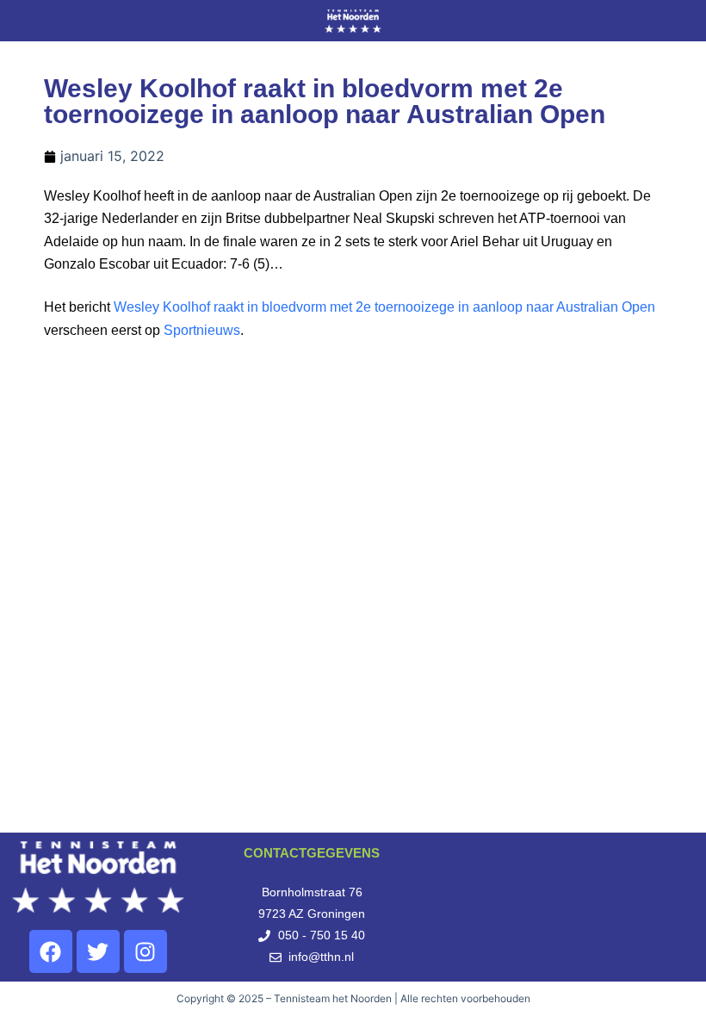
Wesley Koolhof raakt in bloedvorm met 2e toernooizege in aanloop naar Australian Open (384, 307)
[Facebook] (50, 951)
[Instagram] (145, 951)
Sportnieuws (202, 330)
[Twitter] (98, 951)
